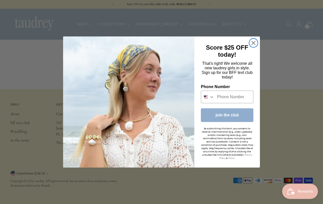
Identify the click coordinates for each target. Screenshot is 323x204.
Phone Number (215, 87)
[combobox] (207, 97)
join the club (227, 115)
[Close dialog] (253, 42)
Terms (231, 158)
